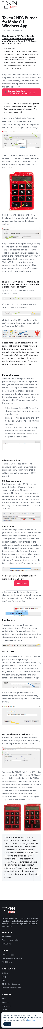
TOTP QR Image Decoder (12, 958)
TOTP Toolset (8, 955)
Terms (4, 1009)
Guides (5, 973)
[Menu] (38, 5)
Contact (5, 1002)
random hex (22, 583)
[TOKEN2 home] (9, 5)
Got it (7, 1024)
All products (7, 937)
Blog (4, 977)
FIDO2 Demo (7, 962)
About (4, 999)
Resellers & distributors (11, 988)
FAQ (3, 980)
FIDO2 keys (6, 944)
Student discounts (12, 984)
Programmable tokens (11, 940)
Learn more (31, 1020)
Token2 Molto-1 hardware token (18, 38)
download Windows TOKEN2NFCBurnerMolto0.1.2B (21, 92)
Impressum (6, 1006)
